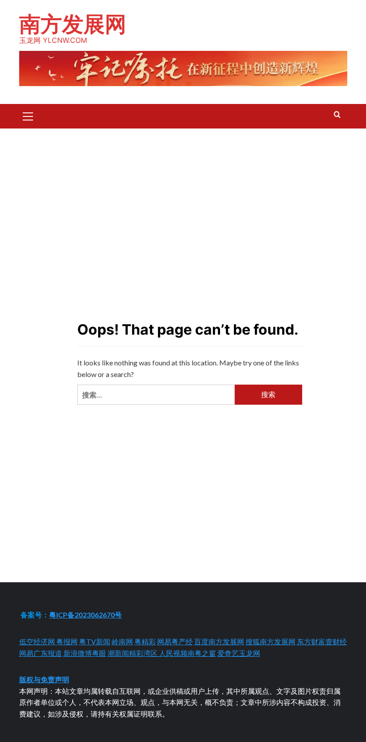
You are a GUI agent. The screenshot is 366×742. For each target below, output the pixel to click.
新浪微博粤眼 (84, 653)
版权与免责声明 (44, 679)
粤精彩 (145, 641)
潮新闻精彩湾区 (133, 653)
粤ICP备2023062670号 (85, 614)
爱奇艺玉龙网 (238, 653)
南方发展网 (72, 24)
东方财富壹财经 (322, 641)
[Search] (337, 115)
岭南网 (122, 641)
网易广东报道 (40, 653)
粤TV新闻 (94, 641)
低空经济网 (37, 641)
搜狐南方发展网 (270, 641)
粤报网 (67, 641)
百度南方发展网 (219, 641)
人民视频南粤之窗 (187, 653)
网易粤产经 (175, 641)
